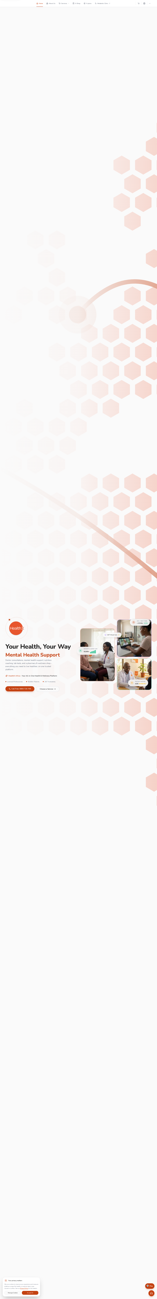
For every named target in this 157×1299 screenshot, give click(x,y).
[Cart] (139, 3)
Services (64, 3)
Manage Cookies (13, 1293)
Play (149, 1286)
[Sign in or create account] (144, 3)
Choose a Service (46, 689)
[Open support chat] (151, 1292)
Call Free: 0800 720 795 (21, 689)
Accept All (30, 1293)
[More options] (150, 3)
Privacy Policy (24, 1288)
